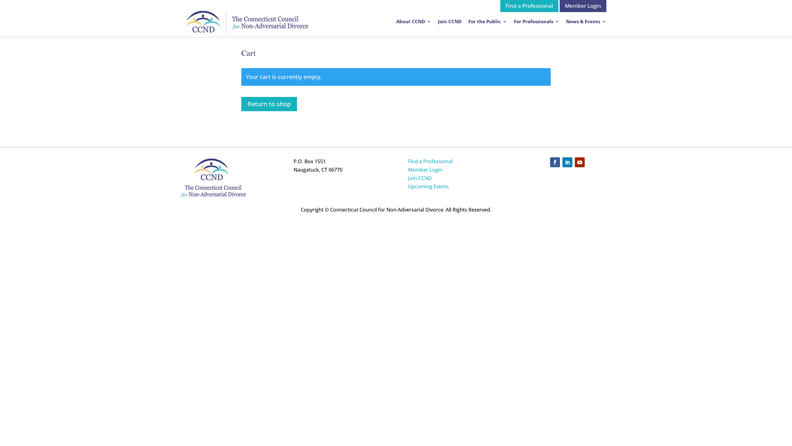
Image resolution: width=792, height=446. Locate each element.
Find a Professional (529, 5)
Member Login (583, 5)
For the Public (484, 21)
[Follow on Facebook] (555, 162)
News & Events (583, 21)
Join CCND (450, 21)
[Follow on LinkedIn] (567, 162)
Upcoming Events (428, 186)
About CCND (410, 21)
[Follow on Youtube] (580, 162)
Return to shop (269, 104)
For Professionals (533, 21)
